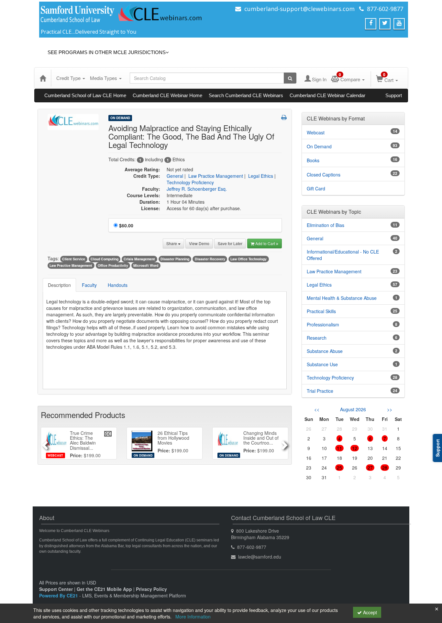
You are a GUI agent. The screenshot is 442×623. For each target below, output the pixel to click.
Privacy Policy (151, 589)
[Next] (285, 443)
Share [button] (172, 243)
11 (339, 448)
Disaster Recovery (210, 258)
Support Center (56, 589)
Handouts (117, 285)
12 (354, 448)
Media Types (104, 77)
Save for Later (230, 243)
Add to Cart (265, 243)
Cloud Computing (104, 258)
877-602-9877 (385, 9)
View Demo (199, 243)
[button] (284, 117)
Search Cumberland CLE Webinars (246, 95)
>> (389, 409)
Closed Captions (323, 174)
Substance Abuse (325, 351)
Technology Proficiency (190, 182)
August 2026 (353, 409)
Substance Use (322, 364)
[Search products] (290, 78)
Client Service (73, 258)
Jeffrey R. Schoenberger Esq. (197, 189)
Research (316, 337)
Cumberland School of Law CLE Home (85, 95)
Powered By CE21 (59, 595)
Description (59, 285)
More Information (193, 616)
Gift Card (316, 188)
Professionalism (323, 324)
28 (384, 467)
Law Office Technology (248, 258)
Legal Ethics (260, 176)
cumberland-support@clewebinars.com (299, 9)
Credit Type (69, 77)
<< (316, 409)
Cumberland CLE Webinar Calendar (327, 95)
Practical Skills (321, 311)
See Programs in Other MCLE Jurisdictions (107, 52)
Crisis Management (139, 258)
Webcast (316, 132)
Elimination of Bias (325, 225)
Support (393, 95)
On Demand (120, 118)
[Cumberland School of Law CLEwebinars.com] (122, 15)
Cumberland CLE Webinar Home (167, 95)
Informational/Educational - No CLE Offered (343, 254)
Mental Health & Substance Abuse (342, 298)
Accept (369, 612)
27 (370, 467)
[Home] (43, 78)
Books (313, 160)
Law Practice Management (215, 176)
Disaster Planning (174, 258)
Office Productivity (113, 265)
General (175, 176)
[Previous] (44, 443)
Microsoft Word (145, 265)
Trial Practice (320, 391)
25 (339, 467)
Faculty (89, 285)
